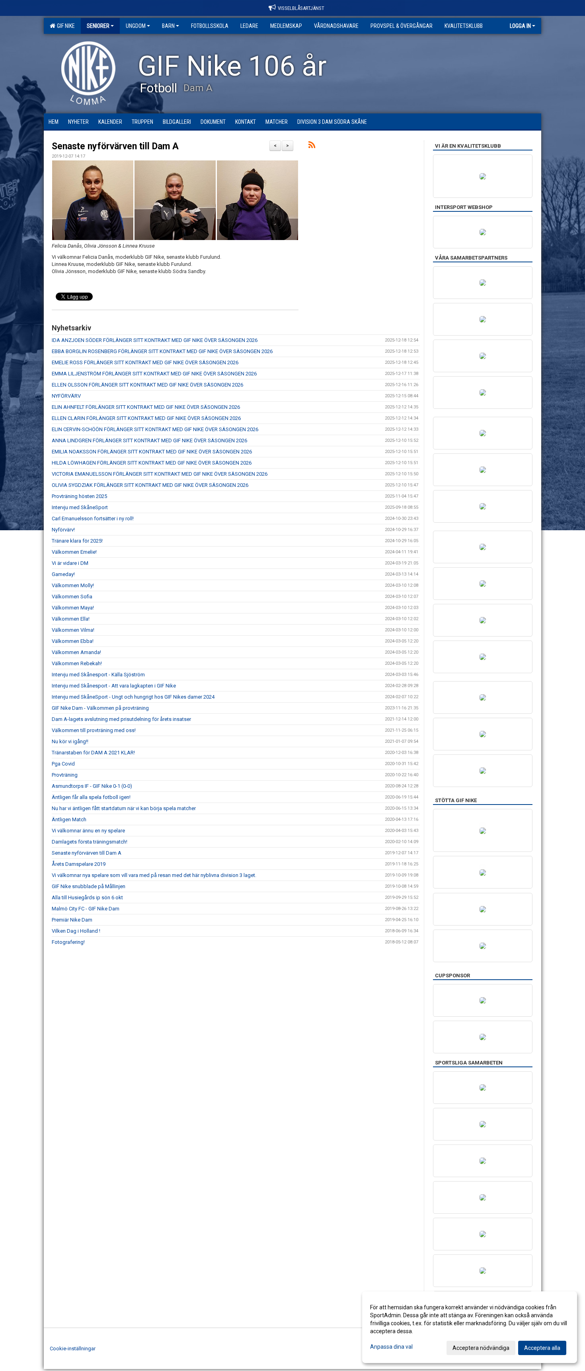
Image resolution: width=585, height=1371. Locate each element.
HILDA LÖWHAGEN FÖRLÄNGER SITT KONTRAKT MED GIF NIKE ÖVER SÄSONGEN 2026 (152, 463)
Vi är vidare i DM (70, 563)
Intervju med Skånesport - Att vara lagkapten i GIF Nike (114, 686)
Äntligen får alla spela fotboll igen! (91, 797)
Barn (168, 26)
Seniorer (98, 26)
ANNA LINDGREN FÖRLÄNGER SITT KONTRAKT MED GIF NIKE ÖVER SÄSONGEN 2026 (149, 440)
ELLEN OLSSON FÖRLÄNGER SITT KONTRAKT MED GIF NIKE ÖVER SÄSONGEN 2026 (147, 385)
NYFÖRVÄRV (66, 396)
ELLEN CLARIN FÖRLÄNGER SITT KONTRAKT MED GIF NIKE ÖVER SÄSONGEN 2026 (146, 418)
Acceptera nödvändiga (480, 1348)
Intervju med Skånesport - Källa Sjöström (98, 675)
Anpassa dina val (391, 1347)
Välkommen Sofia (72, 597)
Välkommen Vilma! (73, 630)
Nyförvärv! (63, 530)
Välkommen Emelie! (74, 552)
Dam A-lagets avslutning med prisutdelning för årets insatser (121, 719)
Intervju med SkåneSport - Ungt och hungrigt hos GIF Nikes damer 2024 (133, 697)
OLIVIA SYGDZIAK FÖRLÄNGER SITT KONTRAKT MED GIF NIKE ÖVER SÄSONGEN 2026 (150, 485)
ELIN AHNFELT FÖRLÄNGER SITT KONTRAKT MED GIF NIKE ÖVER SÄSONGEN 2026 (146, 407)
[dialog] (469, 1327)
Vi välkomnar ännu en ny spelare (88, 831)
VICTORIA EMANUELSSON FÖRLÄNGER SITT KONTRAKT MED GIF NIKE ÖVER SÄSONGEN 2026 (159, 474)
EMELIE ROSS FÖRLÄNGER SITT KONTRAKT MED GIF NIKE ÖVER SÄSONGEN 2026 (145, 362)
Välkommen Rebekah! (77, 663)
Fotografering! (68, 942)
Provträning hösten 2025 (79, 496)
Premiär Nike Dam (72, 920)
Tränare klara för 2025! (77, 541)
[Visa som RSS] (311, 146)
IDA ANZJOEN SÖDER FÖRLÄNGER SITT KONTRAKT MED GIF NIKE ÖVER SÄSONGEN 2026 (154, 340)
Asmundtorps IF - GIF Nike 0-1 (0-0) (92, 786)
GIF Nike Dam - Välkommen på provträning (100, 708)
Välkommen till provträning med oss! (94, 730)
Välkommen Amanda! (76, 652)
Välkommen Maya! (73, 608)
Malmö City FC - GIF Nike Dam (85, 909)
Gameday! (63, 574)
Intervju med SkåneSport (80, 507)
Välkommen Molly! (73, 585)
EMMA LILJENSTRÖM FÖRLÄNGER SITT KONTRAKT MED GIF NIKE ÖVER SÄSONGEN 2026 (154, 374)
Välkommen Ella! (71, 619)
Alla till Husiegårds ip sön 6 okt (87, 897)
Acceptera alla (542, 1348)
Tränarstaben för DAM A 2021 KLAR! (93, 753)
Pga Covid (63, 764)
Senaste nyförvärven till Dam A (115, 146)
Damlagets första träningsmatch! (89, 842)
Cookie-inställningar (73, 1348)
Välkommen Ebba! (73, 641)
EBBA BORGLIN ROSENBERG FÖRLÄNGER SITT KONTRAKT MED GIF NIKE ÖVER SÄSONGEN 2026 (162, 351)
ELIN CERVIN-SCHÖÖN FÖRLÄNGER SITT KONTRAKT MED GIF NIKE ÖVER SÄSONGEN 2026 (155, 429)
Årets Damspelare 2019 (78, 864)
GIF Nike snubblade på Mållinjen (88, 886)
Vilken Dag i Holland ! (76, 931)
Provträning (65, 775)
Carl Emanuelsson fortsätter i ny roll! (93, 518)
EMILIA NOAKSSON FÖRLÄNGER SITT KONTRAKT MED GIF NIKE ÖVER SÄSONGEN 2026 (152, 452)
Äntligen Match (69, 819)
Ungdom (136, 26)
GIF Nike (65, 26)
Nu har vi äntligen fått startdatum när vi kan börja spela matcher (124, 808)
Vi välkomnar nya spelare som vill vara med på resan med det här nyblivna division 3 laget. (154, 875)
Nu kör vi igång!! (70, 741)
